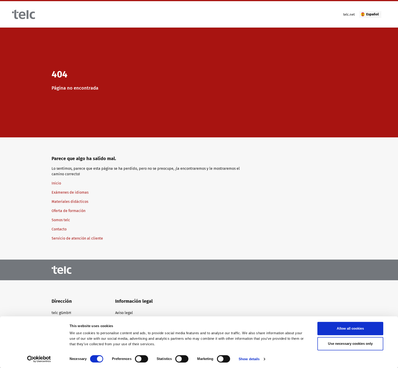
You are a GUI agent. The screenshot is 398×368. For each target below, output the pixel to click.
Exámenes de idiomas (70, 192)
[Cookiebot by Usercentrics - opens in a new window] (39, 359)
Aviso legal (124, 313)
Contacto (59, 229)
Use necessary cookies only (350, 343)
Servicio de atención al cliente (77, 238)
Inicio (56, 183)
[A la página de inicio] (23, 14)
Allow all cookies (350, 328)
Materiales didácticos (70, 201)
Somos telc (61, 220)
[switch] (141, 358)
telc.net (349, 14)
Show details (249, 359)
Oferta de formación (68, 211)
